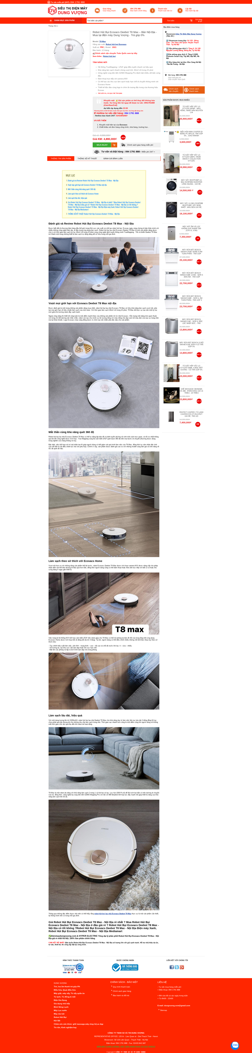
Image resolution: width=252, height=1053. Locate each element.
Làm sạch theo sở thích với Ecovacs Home (83, 193)
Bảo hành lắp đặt (191, 10)
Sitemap (163, 1010)
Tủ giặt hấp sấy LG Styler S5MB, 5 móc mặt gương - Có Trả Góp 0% (191, 368)
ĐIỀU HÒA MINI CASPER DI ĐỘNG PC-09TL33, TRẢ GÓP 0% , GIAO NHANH (191, 134)
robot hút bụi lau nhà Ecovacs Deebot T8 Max (112, 914)
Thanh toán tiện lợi (165, 10)
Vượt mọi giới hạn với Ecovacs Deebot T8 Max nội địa (87, 184)
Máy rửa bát (59, 1014)
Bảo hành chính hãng (138, 10)
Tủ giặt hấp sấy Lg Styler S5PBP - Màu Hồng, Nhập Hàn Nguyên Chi (191, 109)
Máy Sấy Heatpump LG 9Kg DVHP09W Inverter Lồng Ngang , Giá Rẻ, (191, 182)
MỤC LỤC (70, 175)
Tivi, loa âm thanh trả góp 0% (67, 986)
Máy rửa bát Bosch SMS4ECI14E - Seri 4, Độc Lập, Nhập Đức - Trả (191, 321)
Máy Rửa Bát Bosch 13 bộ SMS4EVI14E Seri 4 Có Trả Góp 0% (191, 345)
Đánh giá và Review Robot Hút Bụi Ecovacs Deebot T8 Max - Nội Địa (93, 180)
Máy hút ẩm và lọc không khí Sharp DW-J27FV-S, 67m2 (191, 228)
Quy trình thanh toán (121, 987)
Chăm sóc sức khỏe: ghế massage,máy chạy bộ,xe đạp (78, 1024)
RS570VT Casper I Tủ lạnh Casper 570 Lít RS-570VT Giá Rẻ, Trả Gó (191, 414)
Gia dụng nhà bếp (62, 1004)
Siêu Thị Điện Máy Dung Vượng (188, 34)
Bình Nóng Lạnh (61, 1007)
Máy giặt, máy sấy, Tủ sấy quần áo (69, 993)
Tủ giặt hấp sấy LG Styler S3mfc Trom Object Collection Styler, (191, 158)
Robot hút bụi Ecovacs (116, 44)
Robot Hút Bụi (60, 1017)
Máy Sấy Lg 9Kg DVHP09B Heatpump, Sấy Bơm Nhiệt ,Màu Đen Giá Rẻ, (191, 205)
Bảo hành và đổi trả (121, 995)
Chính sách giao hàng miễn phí (140, 145)
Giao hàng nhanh (109, 10)
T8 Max (102, 41)
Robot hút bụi (109, 56)
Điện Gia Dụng (60, 1000)
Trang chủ (52, 26)
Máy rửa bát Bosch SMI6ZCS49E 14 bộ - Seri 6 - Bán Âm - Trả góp (191, 275)
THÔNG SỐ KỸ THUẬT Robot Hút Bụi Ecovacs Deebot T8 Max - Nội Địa (94, 213)
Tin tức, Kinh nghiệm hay (65, 1027)
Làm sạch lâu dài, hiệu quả (77, 197)
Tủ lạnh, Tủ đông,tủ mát (64, 997)
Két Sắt (57, 1021)
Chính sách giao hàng (122, 991)
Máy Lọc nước (60, 1010)
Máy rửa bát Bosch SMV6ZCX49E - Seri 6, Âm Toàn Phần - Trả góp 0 (191, 298)
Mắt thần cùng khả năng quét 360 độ (81, 189)
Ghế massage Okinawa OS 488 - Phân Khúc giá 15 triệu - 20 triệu (191, 391)
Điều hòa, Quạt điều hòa (65, 990)
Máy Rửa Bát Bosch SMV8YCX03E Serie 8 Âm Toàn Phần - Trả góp (191, 252)
